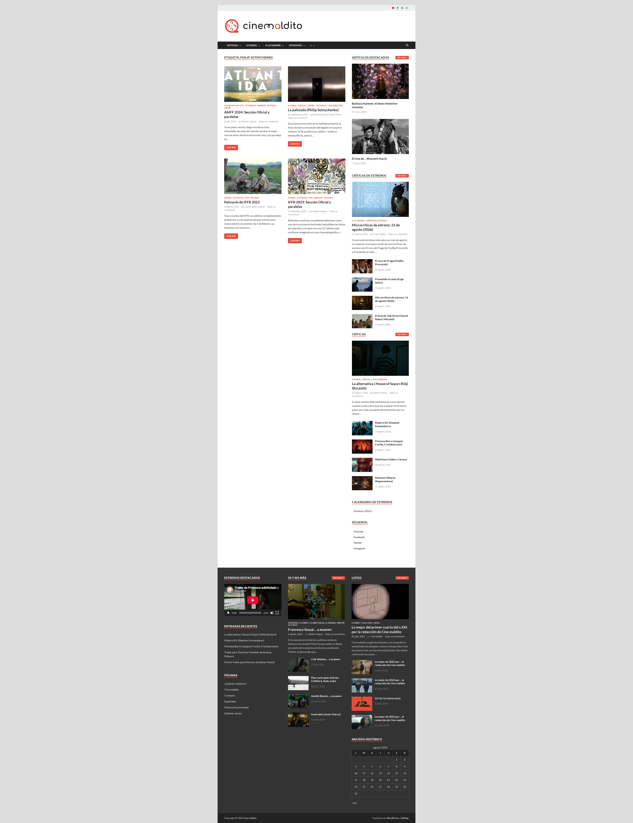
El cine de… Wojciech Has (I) (369, 158)
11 (363, 773)
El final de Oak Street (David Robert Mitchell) (391, 317)
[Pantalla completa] (277, 612)
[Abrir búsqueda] (407, 45)
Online (227, 108)
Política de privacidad (236, 707)
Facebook (359, 537)
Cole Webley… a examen (325, 659)
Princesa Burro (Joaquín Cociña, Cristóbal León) (389, 442)
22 (396, 779)
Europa (228, 198)
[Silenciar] (271, 612)
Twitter (358, 542)
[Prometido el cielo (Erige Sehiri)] (362, 279)
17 (355, 779)
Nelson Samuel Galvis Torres (327, 114)
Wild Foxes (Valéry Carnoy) (391, 459)
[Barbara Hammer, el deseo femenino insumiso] (380, 80)
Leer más (230, 147)
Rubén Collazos (249, 121)
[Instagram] (407, 8)
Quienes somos (233, 713)
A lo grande (273, 45)
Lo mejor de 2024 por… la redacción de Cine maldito (390, 681)
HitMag (404, 818)
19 (372, 779)
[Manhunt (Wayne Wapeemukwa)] (362, 478)
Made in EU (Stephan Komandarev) (387, 424)
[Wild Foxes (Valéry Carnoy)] (362, 459)
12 (372, 773)
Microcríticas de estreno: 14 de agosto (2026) (391, 299)
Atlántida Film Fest (234, 105)
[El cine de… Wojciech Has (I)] (380, 136)
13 (380, 773)
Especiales (230, 701)
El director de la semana (323, 623)
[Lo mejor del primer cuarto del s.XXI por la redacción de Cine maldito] (380, 585)
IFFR (247, 198)
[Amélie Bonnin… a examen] (298, 696)
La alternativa (379, 379)
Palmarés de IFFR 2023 (242, 202)
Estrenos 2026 (362, 511)
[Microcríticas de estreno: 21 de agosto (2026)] (380, 200)
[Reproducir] (228, 612)
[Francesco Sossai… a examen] (316, 585)
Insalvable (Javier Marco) (326, 714)
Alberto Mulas (380, 392)
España (311, 105)
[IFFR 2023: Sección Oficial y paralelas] (316, 176)
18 (363, 779)
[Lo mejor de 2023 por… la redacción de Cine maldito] (362, 716)
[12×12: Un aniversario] (362, 698)
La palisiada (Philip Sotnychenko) (313, 110)
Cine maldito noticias (255, 206)
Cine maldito (380, 234)
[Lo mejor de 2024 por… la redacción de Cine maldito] (362, 680)
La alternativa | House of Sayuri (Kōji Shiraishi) (250, 634)
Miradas (261, 105)
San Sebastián (335, 105)
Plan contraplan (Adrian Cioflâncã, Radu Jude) (325, 679)
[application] (252, 600)
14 (388, 773)
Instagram (359, 548)
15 (396, 773)
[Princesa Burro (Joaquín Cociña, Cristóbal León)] (362, 441)
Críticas (302, 105)
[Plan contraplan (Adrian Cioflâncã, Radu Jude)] (298, 677)
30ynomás (295, 45)
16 (404, 773)
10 (355, 773)
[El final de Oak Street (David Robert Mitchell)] (362, 316)
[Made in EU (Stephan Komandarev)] (362, 422)
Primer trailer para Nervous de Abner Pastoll (249, 662)
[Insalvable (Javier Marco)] (298, 714)
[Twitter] (402, 8)
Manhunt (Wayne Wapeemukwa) (385, 479)
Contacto (229, 695)
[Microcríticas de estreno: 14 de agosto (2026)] (362, 297)
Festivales (250, 105)
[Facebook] (398, 8)
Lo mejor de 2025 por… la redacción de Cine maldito (390, 663)
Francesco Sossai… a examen (310, 629)
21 (388, 779)
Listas (376, 623)
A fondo (251, 45)
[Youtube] (393, 8)
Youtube (358, 531)
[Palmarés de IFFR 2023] (253, 176)
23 (404, 779)
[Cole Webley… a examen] (298, 659)
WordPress (392, 818)
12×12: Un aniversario (388, 698)
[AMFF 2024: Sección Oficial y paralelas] (253, 84)
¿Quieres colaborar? (235, 683)
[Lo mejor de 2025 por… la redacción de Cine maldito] (362, 661)
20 (380, 779)
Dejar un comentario (268, 121)
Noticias (232, 45)
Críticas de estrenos (376, 220)
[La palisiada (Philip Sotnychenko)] (316, 84)
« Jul (354, 802)
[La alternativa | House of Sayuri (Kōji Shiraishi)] (380, 359)
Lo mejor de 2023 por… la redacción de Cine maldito (390, 718)
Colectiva (367, 623)
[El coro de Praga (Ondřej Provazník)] (362, 261)
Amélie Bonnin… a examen (326, 695)
